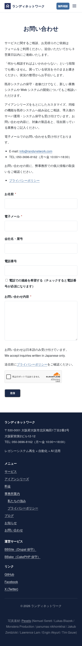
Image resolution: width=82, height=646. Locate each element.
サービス (11, 471)
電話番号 (11, 261)
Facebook (11, 582)
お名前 (10, 194)
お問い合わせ (14, 530)
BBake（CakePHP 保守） (22, 557)
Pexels (26, 621)
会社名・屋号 (14, 238)
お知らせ (11, 523)
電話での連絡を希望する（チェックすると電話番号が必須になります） (40, 283)
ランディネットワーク (28, 6)
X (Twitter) (11, 589)
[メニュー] (74, 6)
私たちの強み (17, 501)
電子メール (13, 216)
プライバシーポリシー (24, 180)
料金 (8, 486)
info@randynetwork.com (35, 151)
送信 (12, 393)
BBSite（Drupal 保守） (20, 549)
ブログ (9, 515)
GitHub (9, 574)
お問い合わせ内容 (18, 296)
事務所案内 (12, 493)
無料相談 (63, 6)
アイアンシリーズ (17, 479)
